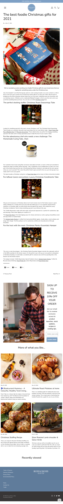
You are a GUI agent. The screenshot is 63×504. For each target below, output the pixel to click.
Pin (23, 267)
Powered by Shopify (7, 497)
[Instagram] (52, 495)
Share (15, 267)
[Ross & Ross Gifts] (31, 8)
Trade (4, 487)
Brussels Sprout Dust (22, 132)
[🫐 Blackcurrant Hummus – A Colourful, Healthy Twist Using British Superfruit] (16, 368)
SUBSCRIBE (52, 339)
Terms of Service (7, 470)
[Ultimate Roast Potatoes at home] (47, 368)
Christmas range (40, 100)
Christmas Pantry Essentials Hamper (41, 225)
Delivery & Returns (8, 472)
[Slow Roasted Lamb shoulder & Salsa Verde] (47, 417)
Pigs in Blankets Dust (8, 132)
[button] (55, 8)
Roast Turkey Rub (53, 130)
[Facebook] (54, 495)
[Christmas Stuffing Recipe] (16, 417)
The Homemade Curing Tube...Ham (27, 137)
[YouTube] (59, 495)
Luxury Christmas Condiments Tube (43, 177)
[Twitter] (56, 495)
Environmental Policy (8, 476)
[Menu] (5, 7)
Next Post (55, 274)
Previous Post (8, 274)
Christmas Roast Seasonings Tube (41, 102)
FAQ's (4, 483)
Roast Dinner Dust (43, 261)
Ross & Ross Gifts (11, 496)
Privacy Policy (6, 474)
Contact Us (6, 485)
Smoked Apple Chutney (12, 219)
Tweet (7, 267)
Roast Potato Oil (21, 261)
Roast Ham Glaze (32, 174)
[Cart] (58, 7)
